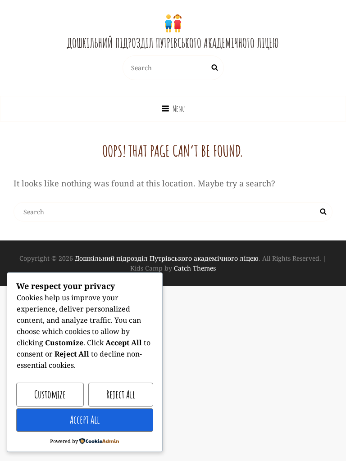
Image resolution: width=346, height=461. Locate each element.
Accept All (85, 419)
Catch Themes (195, 268)
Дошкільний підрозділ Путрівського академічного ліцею (173, 43)
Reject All (120, 394)
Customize (50, 394)
